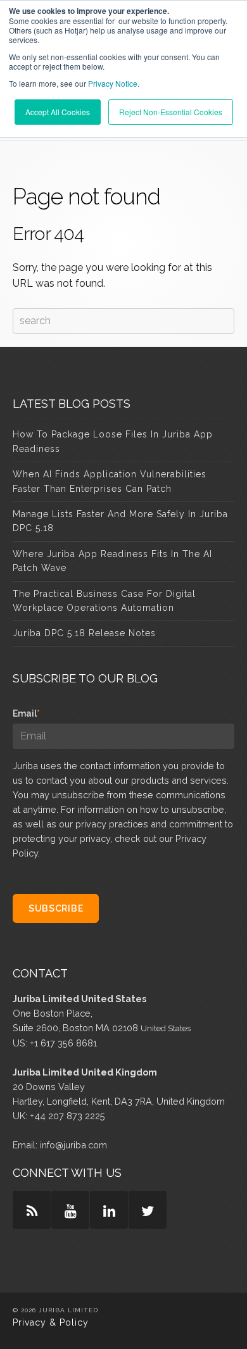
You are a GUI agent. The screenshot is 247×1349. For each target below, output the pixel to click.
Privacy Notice (112, 83)
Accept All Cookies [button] (57, 111)
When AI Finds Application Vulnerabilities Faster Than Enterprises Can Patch (109, 481)
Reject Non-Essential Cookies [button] (170, 111)
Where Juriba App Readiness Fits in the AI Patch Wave (112, 561)
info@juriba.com (73, 1144)
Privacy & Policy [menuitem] (51, 1322)
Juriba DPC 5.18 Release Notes (84, 633)
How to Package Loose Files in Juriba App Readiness (113, 441)
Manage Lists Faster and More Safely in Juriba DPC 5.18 (120, 521)
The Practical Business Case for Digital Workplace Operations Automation (104, 601)
